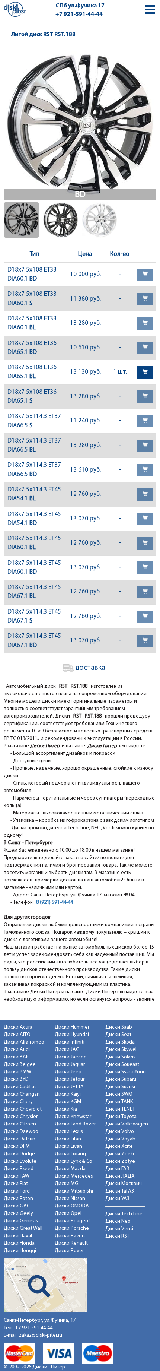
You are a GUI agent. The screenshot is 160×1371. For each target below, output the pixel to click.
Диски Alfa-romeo (24, 1042)
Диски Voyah (120, 1139)
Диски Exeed (18, 1169)
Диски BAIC (17, 1057)
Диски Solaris (120, 1057)
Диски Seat (118, 1035)
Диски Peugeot (72, 1221)
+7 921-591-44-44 (79, 15)
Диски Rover (69, 1251)
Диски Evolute (20, 1161)
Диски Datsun (19, 1139)
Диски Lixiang (70, 1154)
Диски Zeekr (119, 1154)
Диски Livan (68, 1146)
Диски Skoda (120, 1042)
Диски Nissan (70, 1198)
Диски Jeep (68, 1072)
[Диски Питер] (15, 9)
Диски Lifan (68, 1139)
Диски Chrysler (21, 1117)
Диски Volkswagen (126, 1124)
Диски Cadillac (20, 1087)
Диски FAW (16, 1176)
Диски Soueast (122, 1064)
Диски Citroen (20, 1124)
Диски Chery (18, 1102)
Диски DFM (17, 1146)
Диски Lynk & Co (73, 1161)
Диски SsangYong (125, 1072)
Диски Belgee (20, 1064)
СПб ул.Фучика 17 (80, 6)
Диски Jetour (69, 1079)
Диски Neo (118, 1221)
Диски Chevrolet (23, 1109)
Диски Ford (17, 1191)
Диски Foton (18, 1198)
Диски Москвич (123, 1184)
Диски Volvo (119, 1131)
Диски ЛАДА (120, 1176)
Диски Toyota (121, 1117)
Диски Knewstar (73, 1117)
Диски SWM (118, 1094)
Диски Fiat (16, 1184)
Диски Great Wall (23, 1228)
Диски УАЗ (117, 1198)
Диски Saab (118, 1027)
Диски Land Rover (75, 1124)
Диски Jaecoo (71, 1057)
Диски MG (67, 1184)
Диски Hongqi (20, 1251)
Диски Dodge (19, 1154)
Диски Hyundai (72, 1035)
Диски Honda (19, 1243)
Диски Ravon (70, 1236)
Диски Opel (68, 1213)
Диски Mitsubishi (74, 1191)
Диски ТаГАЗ (119, 1191)
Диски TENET (120, 1109)
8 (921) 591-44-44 (54, 902)
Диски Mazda (70, 1169)
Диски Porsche (72, 1228)
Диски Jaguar (70, 1064)
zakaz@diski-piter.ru (40, 1335)
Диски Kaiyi (68, 1094)
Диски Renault (71, 1243)
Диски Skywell (121, 1049)
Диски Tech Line (124, 1214)
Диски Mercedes (74, 1176)
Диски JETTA (69, 1087)
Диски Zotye (120, 1161)
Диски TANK (119, 1102)
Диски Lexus (69, 1131)
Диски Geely (18, 1213)
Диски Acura (18, 1027)
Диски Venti (119, 1229)
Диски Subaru (120, 1079)
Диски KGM (68, 1102)
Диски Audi (17, 1049)
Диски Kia (66, 1109)
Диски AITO (17, 1035)
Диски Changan (22, 1094)
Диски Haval (18, 1236)
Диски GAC (17, 1206)
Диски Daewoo (21, 1131)
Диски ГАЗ (117, 1169)
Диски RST (117, 1236)
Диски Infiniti (69, 1042)
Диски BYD (16, 1079)
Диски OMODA (72, 1206)
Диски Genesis (21, 1221)
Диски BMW (17, 1072)
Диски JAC (67, 1049)
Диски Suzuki (120, 1087)
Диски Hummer (72, 1027)
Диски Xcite (119, 1146)
